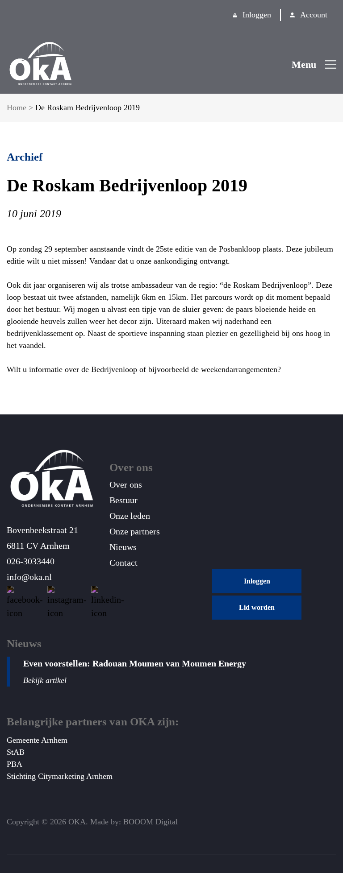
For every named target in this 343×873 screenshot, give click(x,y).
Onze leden (129, 516)
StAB (16, 752)
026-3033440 (30, 561)
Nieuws (123, 547)
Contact (123, 562)
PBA (14, 764)
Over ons (125, 484)
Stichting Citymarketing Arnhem (60, 776)
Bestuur (123, 500)
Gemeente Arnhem (37, 740)
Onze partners (134, 531)
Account (313, 14)
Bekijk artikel (45, 680)
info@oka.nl (29, 577)
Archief (24, 157)
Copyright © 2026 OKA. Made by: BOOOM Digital (92, 821)
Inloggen (257, 14)
